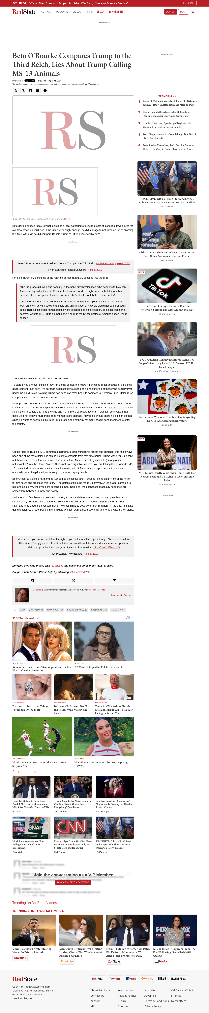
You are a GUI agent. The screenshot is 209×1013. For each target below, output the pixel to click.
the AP (67, 219)
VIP (92, 1006)
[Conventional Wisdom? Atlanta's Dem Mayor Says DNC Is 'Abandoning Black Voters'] (167, 396)
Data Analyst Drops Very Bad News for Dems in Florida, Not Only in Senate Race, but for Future (73, 844)
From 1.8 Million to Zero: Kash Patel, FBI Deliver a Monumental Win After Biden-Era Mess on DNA (31, 804)
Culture (122, 1001)
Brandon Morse (167, 314)
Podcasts (62, 11)
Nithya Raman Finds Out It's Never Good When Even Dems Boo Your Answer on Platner (167, 254)
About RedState (100, 990)
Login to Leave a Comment (73, 882)
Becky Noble (167, 260)
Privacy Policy (152, 1006)
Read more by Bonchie (121, 595)
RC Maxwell (101, 852)
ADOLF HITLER (36, 610)
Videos (77, 11)
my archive (57, 565)
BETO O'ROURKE (55, 610)
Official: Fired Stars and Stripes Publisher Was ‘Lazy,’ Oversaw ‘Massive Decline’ (78, 3)
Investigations (126, 990)
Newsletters (178, 1001)
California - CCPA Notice (184, 990)
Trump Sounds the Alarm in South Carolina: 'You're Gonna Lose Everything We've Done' (72, 804)
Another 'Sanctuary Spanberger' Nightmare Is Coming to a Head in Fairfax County (114, 804)
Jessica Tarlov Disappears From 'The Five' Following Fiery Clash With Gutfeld (174, 952)
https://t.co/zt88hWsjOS (106, 547)
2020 (22, 610)
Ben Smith (17, 811)
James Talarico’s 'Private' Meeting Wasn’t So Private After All (31, 950)
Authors (46, 11)
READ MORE (188, 3)
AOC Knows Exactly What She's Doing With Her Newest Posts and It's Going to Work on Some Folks (167, 476)
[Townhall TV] (115, 12)
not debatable (116, 407)
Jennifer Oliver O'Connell (167, 371)
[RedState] (24, 12)
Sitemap (176, 995)
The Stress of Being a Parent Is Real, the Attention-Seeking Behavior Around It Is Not (167, 308)
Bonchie (19, 81)
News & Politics (126, 995)
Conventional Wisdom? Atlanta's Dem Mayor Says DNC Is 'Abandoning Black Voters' (167, 419)
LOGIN (183, 11)
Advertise (150, 995)
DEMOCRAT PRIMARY (77, 610)
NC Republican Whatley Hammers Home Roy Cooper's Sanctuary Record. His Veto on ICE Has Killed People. (167, 363)
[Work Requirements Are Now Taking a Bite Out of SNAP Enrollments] (31, 827)
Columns (122, 1006)
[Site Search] (193, 12)
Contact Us (97, 995)
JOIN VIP (170, 11)
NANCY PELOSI (118, 610)
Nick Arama (59, 852)
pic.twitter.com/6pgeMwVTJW (113, 263)
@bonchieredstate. (80, 572)
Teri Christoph (60, 811)
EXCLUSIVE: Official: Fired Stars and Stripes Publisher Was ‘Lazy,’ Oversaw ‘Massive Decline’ (113, 844)
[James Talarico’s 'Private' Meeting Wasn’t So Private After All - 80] (34, 930)
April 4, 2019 (95, 269)
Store (89, 11)
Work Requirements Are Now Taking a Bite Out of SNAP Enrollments (28, 844)
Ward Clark (17, 852)
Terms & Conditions (156, 1001)
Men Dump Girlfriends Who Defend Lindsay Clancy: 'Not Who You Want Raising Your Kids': (80, 952)
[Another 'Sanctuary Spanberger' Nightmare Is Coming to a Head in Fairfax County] (115, 786)
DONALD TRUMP (99, 610)
